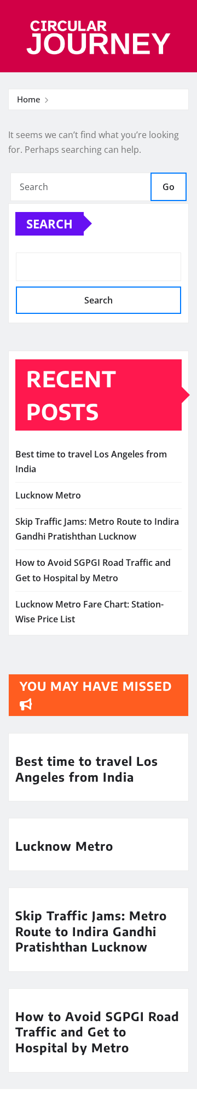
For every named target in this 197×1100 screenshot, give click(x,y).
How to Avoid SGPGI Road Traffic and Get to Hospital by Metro (97, 1032)
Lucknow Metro (48, 495)
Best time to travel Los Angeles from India (86, 768)
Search (49, 223)
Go (169, 187)
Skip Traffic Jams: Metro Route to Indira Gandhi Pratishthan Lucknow (91, 931)
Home (28, 99)
